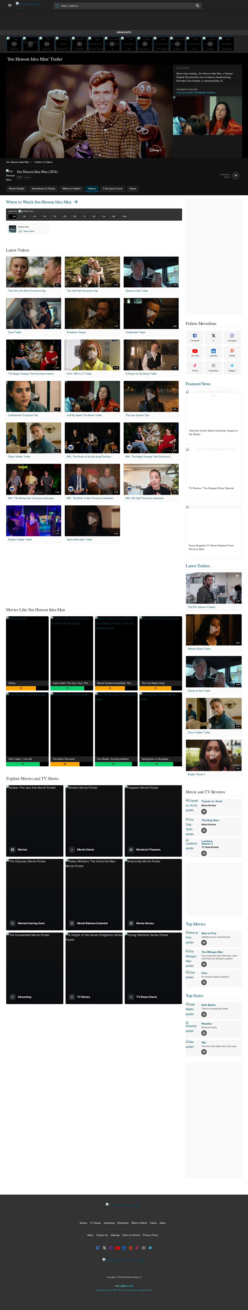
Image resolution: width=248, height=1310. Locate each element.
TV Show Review (210, 847)
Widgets (232, 371)
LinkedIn (213, 356)
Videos (153, 1223)
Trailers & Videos (43, 162)
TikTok (195, 371)
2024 (19, 177)
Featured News (198, 384)
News (163, 1223)
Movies (83, 1223)
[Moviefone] (29, 5)
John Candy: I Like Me (20, 759)
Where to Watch (38, 202)
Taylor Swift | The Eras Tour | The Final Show (73, 683)
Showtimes (123, 1223)
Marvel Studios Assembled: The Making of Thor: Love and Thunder (117, 683)
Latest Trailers (198, 566)
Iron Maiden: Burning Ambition (113, 759)
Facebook (195, 341)
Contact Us (102, 1235)
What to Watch (139, 1223)
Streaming (109, 1223)
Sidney (11, 683)
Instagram (232, 341)
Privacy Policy (150, 1235)
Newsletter (213, 371)
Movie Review (209, 805)
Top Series (194, 995)
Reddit (232, 356)
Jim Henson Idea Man (17, 162)
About (90, 1235)
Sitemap (115, 1235)
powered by (12, 211)
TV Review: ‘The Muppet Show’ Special (211, 488)
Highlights (124, 32)
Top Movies (196, 924)
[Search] (197, 5)
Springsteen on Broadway (155, 759)
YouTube (195, 356)
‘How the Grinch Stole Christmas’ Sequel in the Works (213, 432)
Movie (28, 177)
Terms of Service (131, 1235)
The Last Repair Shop (153, 683)
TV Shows (95, 1223)
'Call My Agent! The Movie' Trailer (195, 92)
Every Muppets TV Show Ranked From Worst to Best (211, 547)
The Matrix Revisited (63, 759)
